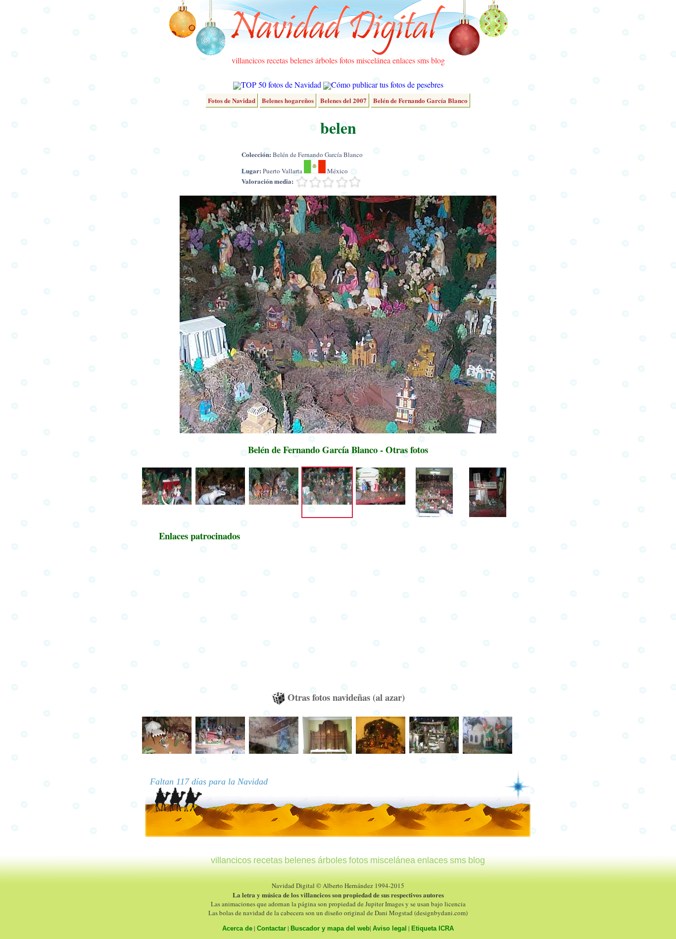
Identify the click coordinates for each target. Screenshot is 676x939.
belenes (301, 60)
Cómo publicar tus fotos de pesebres (387, 84)
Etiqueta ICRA (432, 928)
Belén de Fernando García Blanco (420, 100)
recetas (277, 60)
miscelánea (373, 60)
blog (438, 60)
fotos (346, 60)
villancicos (248, 60)
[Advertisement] (199, 621)
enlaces (403, 60)
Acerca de (237, 928)
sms (423, 60)
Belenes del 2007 (343, 100)
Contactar (271, 928)
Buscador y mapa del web (330, 928)
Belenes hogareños (288, 100)
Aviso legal (390, 928)
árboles (326, 60)
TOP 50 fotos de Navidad (281, 84)
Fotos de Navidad (231, 100)
